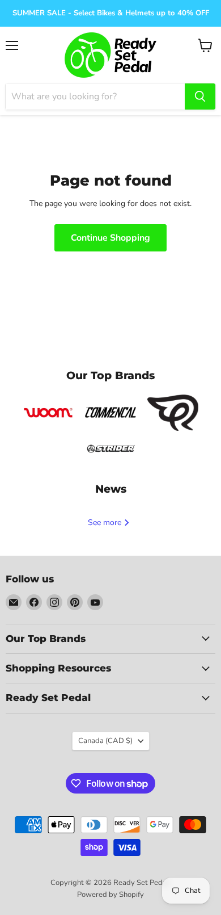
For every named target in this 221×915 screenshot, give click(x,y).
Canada (105, 741)
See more (106, 522)
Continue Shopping (110, 238)
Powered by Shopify (110, 894)
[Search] (200, 96)
